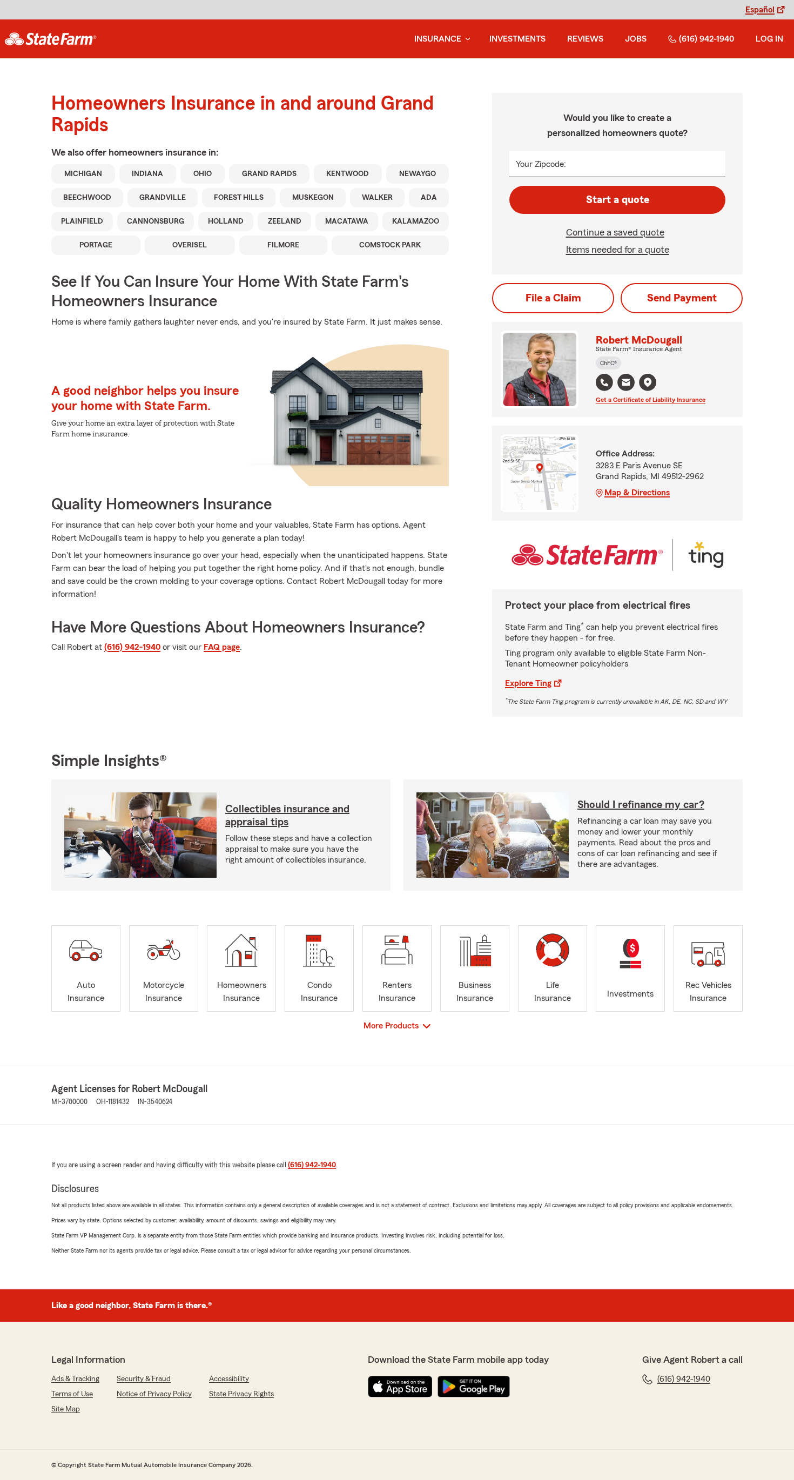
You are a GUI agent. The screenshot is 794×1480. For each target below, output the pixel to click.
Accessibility (229, 1379)
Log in (769, 39)
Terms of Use (72, 1394)
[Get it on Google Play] (474, 1386)
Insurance (437, 39)
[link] (50, 39)
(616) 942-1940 (706, 39)
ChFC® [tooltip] (608, 363)
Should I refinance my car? (640, 804)
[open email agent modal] (626, 384)
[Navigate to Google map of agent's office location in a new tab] (647, 382)
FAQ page (222, 647)
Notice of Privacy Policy (154, 1394)
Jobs (636, 39)
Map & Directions (637, 492)
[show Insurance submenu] (465, 39)
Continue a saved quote (615, 232)
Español (760, 9)
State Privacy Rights (241, 1394)
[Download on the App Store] (400, 1386)
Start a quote (617, 199)
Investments (517, 39)
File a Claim (553, 298)
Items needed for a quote (617, 249)
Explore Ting (528, 683)
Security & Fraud (144, 1379)
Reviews (585, 39)
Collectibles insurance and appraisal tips (287, 816)
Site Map (65, 1409)
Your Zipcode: (541, 164)
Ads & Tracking (75, 1379)
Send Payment (682, 298)
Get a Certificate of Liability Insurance (650, 399)
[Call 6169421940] (604, 382)
